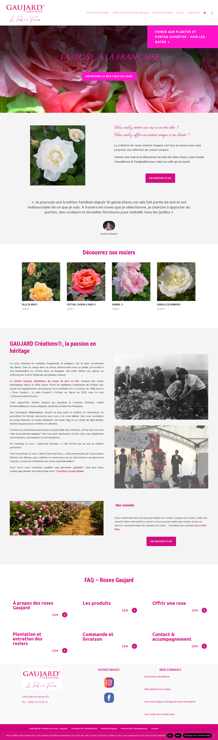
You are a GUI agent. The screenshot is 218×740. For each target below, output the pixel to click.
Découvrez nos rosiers (109, 252)
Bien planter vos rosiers (157, 689)
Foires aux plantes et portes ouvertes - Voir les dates (180, 37)
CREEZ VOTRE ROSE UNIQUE (131, 13)
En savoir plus (160, 178)
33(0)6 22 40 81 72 (38, 702)
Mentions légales (109, 728)
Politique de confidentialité (84, 728)
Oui (170, 735)
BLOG (180, 13)
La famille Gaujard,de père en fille (44, 381)
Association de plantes (157, 676)
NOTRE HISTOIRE (98, 13)
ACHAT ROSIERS (163, 13)
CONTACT (194, 13)
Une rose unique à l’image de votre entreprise (169, 701)
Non (178, 735)
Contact (154, 728)
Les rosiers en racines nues (159, 714)
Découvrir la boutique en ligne (109, 76)
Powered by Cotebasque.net (134, 728)
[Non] (214, 735)
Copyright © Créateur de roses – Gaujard (48, 728)
